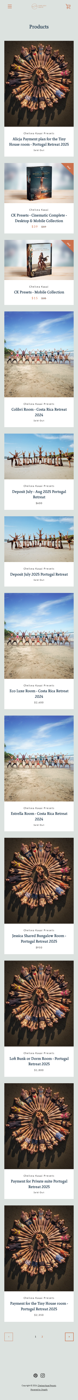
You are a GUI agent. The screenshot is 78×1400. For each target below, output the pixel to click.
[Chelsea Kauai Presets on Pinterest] (35, 1375)
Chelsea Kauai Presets (47, 1385)
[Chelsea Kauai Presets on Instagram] (43, 1375)
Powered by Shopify (39, 1389)
